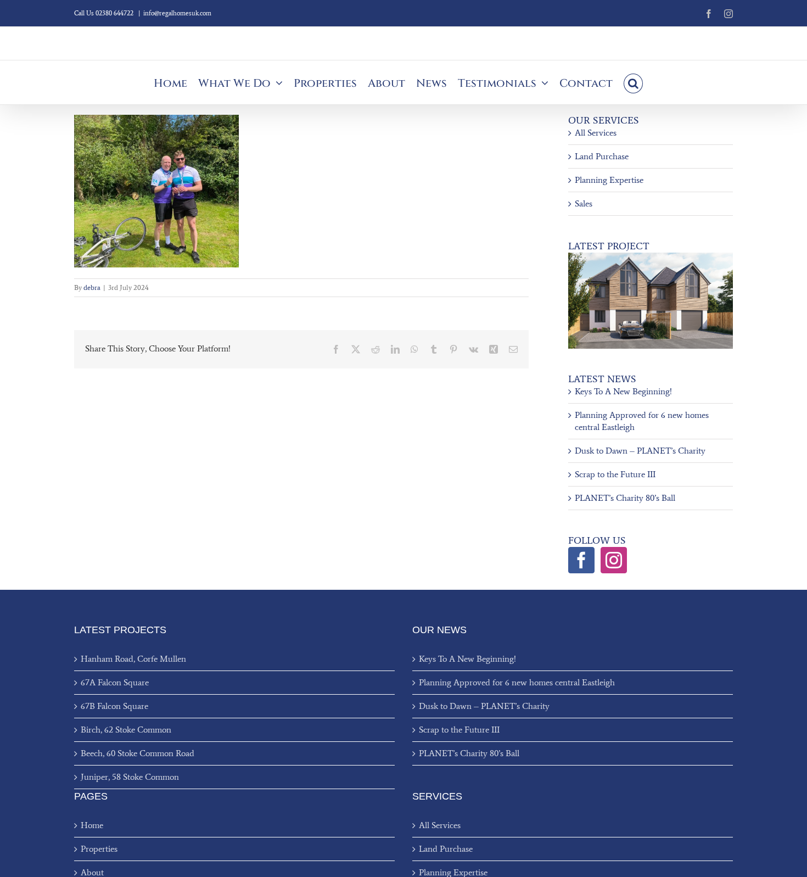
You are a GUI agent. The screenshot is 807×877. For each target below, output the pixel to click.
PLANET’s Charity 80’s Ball (625, 498)
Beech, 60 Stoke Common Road (137, 753)
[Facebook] (581, 560)
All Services (596, 132)
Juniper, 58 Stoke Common (130, 777)
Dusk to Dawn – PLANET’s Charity (640, 450)
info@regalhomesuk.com (177, 13)
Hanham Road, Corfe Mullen (133, 658)
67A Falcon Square (115, 682)
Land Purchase (602, 156)
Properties (99, 849)
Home (92, 825)
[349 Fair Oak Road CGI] (650, 257)
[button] (633, 82)
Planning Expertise (609, 180)
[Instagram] (614, 560)
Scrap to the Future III (615, 474)
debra (91, 287)
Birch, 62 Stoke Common (126, 729)
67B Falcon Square (114, 706)
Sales (583, 203)
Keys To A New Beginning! (623, 391)
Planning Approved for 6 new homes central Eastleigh (517, 682)
